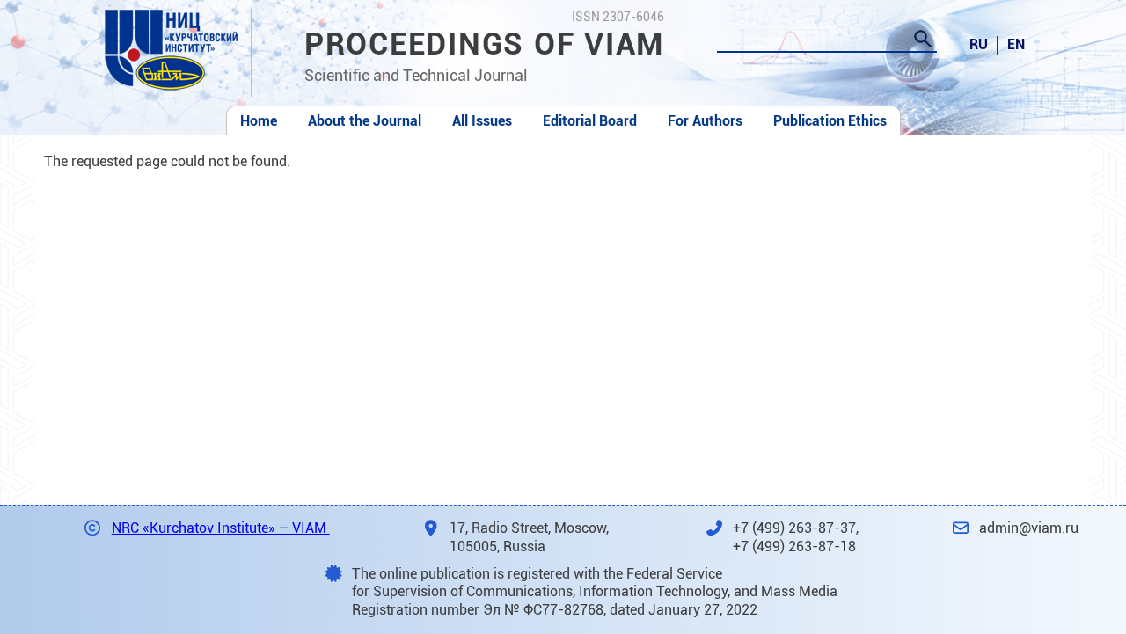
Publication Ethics (830, 121)
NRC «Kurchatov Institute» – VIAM (221, 528)
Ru (978, 44)
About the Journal (364, 121)
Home (258, 121)
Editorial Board (590, 121)
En (1016, 44)
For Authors (705, 121)
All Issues (482, 121)
